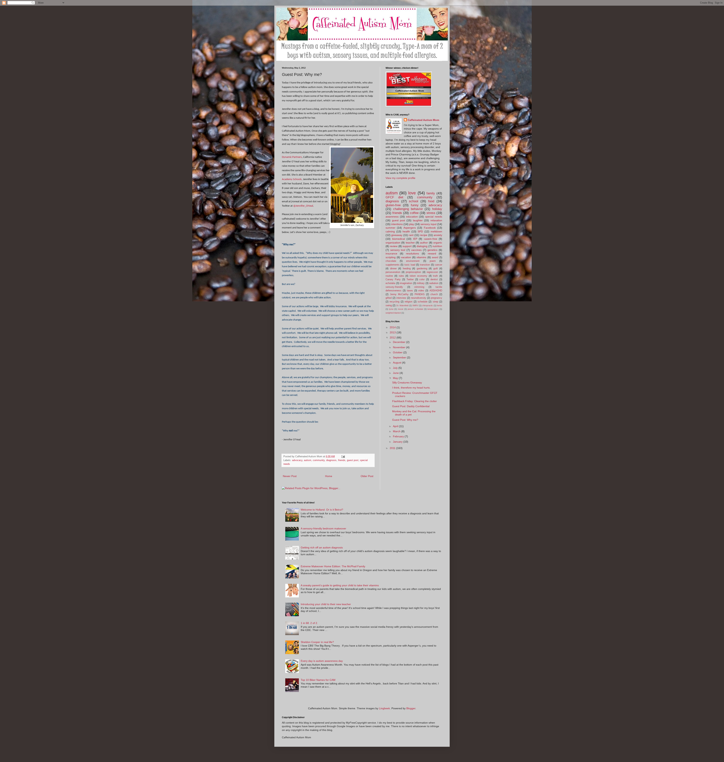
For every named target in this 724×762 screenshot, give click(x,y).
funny (415, 205)
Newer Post (290, 476)
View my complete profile (400, 177)
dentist (434, 279)
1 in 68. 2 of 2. (309, 623)
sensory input (428, 224)
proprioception (413, 272)
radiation (433, 283)
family (430, 193)
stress (430, 213)
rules (401, 276)
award (435, 257)
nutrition (437, 246)
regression (432, 272)
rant (411, 235)
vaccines (416, 249)
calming (390, 231)
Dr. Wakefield (402, 305)
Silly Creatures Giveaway (407, 382)
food (431, 201)
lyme (391, 309)
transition (425, 264)
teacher (410, 242)
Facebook (430, 227)
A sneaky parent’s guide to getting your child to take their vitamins (340, 585)
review (393, 246)
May (396, 377)
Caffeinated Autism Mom (423, 119)
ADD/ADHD (435, 290)
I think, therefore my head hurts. (411, 387)
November (399, 347)
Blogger (410, 708)
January (398, 441)
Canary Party (393, 279)
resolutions (412, 253)
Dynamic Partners (292, 157)
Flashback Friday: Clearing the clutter (414, 401)
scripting (391, 257)
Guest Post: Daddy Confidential (410, 406)
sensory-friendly (394, 287)
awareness (392, 216)
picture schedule (415, 309)
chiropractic (427, 305)
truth (435, 276)
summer (390, 227)
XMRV (415, 305)
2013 (393, 332)
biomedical (398, 238)
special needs (433, 216)
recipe (423, 235)
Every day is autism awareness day (322, 660)
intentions (397, 224)
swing (389, 305)
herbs (439, 305)
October (398, 352)
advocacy (297, 460)
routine (389, 276)
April (396, 426)
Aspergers (409, 227)
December (399, 342)
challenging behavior (408, 209)
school (413, 201)
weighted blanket (393, 313)
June (396, 372)
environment (413, 261)
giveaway (396, 235)
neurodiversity (418, 298)
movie (400, 309)
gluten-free (393, 205)
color (422, 279)
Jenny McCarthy (399, 294)
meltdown (436, 231)
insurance (391, 253)
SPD (420, 231)
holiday (437, 209)
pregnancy (436, 298)
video (421, 290)
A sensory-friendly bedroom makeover (323, 528)
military (421, 283)
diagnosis (331, 460)
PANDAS (420, 294)
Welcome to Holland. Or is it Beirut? (322, 509)
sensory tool (397, 249)
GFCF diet (394, 197)
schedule (422, 301)
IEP (415, 238)
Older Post (367, 476)
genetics (432, 249)
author (424, 242)
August (397, 362)
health (406, 231)
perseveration (393, 272)
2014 (393, 327)
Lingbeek (384, 708)
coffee (414, 213)
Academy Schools (292, 179)
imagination (406, 283)
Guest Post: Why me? (405, 419)
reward (432, 253)
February (399, 436)
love (412, 193)
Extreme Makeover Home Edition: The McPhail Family (333, 566)
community (319, 460)
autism (307, 460)
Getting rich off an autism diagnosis (322, 547)
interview (401, 298)
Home (328, 476)
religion (408, 301)
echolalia (390, 283)
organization (393, 242)
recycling (394, 301)
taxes (410, 290)
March (397, 431)
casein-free (430, 238)
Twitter (410, 279)
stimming (419, 287)
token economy (418, 276)
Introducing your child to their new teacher (326, 604)
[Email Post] (343, 456)
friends (341, 460)
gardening (422, 268)
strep (435, 301)
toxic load (409, 264)
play (411, 224)
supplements (393, 264)
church (434, 294)
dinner (393, 268)
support (407, 246)
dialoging (422, 246)
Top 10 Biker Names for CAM (318, 679)
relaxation (436, 220)
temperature (433, 309)
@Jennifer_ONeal (303, 205)
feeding (407, 268)
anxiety (438, 235)
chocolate (391, 261)
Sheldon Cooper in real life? (317, 642)
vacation (406, 257)
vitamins (421, 257)
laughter (418, 220)
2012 (393, 337)
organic (437, 242)
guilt (435, 268)
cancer (438, 264)
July (395, 367)
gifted (389, 298)
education (412, 216)
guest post (352, 460)
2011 (393, 448)
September (400, 357)
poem (433, 261)
